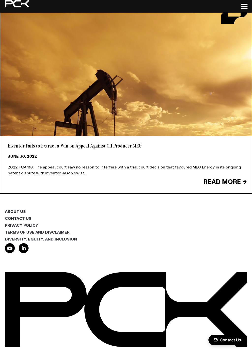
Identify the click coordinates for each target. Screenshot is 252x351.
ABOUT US (15, 211)
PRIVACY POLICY (21, 225)
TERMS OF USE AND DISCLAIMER (37, 232)
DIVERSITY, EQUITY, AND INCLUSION (41, 239)
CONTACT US (18, 218)
